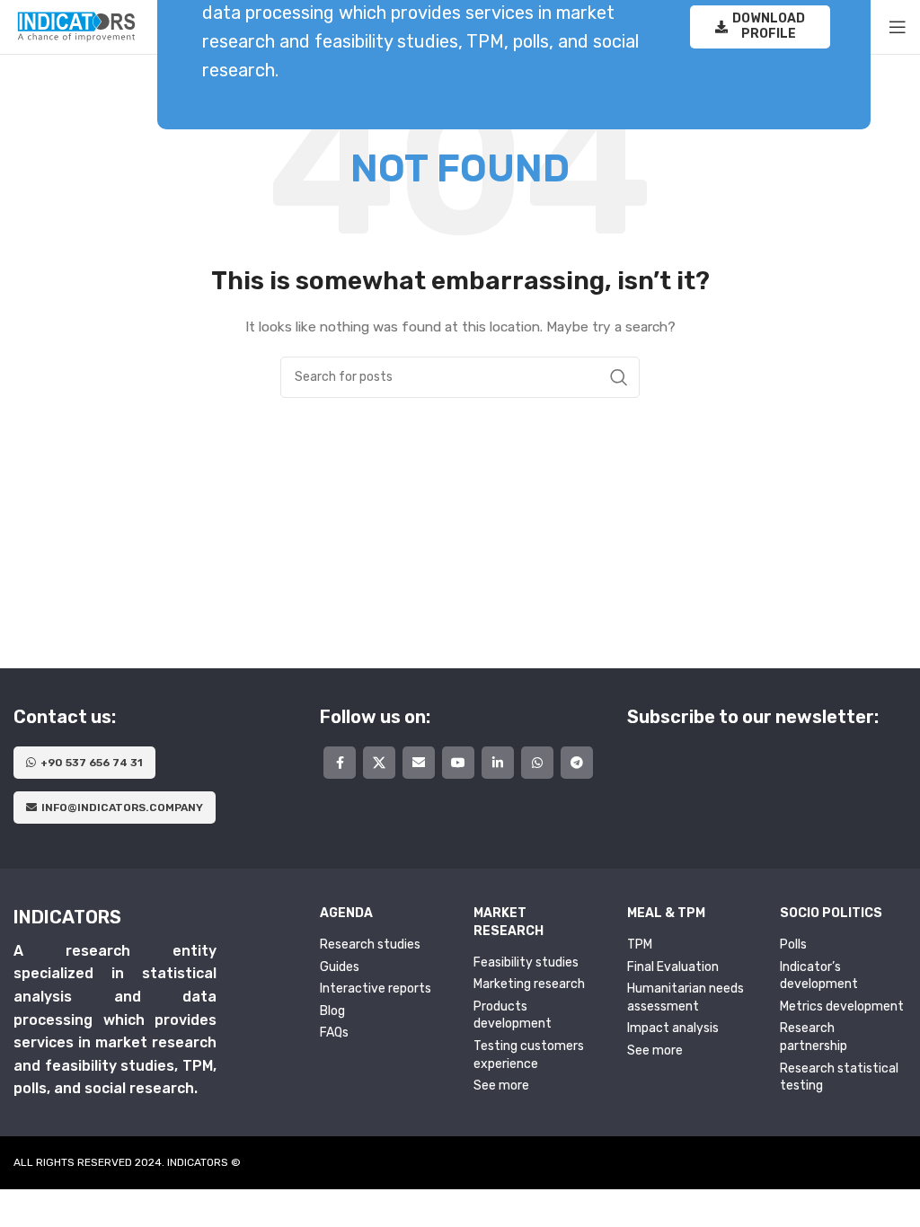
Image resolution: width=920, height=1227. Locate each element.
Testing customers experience (528, 1055)
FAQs (334, 1032)
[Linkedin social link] (498, 762)
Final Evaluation (673, 967)
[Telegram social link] (577, 762)
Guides (339, 967)
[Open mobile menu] (898, 27)
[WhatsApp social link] (537, 762)
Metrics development (842, 1006)
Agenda (346, 913)
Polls (793, 944)
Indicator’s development (819, 976)
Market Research (508, 922)
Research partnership (813, 1037)
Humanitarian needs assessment (685, 997)
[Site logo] (76, 26)
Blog (332, 1011)
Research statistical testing (839, 1077)
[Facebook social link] (339, 762)
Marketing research (529, 984)
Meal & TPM (666, 913)
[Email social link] (418, 762)
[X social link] (379, 762)
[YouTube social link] (458, 762)
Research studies (370, 944)
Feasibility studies (526, 962)
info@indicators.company (122, 807)
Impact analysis (673, 1028)
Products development (512, 1015)
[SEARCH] (619, 377)
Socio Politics (831, 913)
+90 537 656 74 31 (91, 762)
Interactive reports (375, 988)
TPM (639, 944)
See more (501, 1085)
